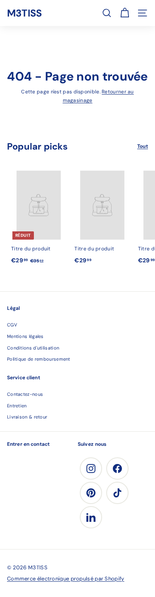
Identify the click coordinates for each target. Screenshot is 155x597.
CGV (12, 325)
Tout (142, 146)
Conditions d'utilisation (33, 348)
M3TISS (24, 13)
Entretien (17, 406)
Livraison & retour (27, 417)
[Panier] (124, 13)
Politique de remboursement (38, 359)
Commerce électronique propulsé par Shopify (65, 578)
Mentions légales (25, 336)
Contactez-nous (25, 394)
